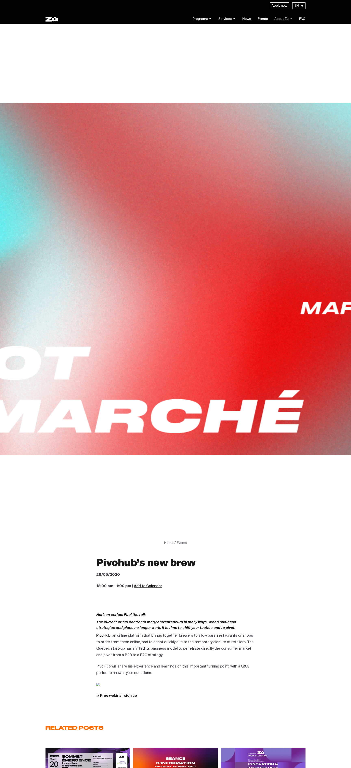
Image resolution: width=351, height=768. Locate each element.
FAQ (302, 19)
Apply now (279, 6)
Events (263, 19)
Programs (200, 19)
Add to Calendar (148, 586)
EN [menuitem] (297, 6)
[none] (299, 5)
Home (168, 543)
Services (225, 19)
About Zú (281, 19)
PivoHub (103, 635)
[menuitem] (299, 5)
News (246, 19)
